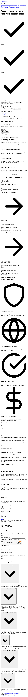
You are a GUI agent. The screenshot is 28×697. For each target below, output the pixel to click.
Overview (3, 5)
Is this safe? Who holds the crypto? (8, 588)
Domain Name (6, 539)
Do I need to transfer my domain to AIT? (9, 650)
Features (9, 7)
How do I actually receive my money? (9, 612)
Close (2, 133)
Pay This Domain (17, 108)
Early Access (21, 5)
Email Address (4, 537)
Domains (3, 695)
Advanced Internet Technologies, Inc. (12, 693)
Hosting (7, 695)
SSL (10, 695)
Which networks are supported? (7, 673)
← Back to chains (5, 131)
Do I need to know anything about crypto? (9, 565)
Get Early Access (4, 6)
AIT (2, 519)
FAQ (25, 5)
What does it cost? (5, 636)
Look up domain (18, 102)
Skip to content (4, 1)
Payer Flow (14, 5)
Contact (13, 695)
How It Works (8, 5)
